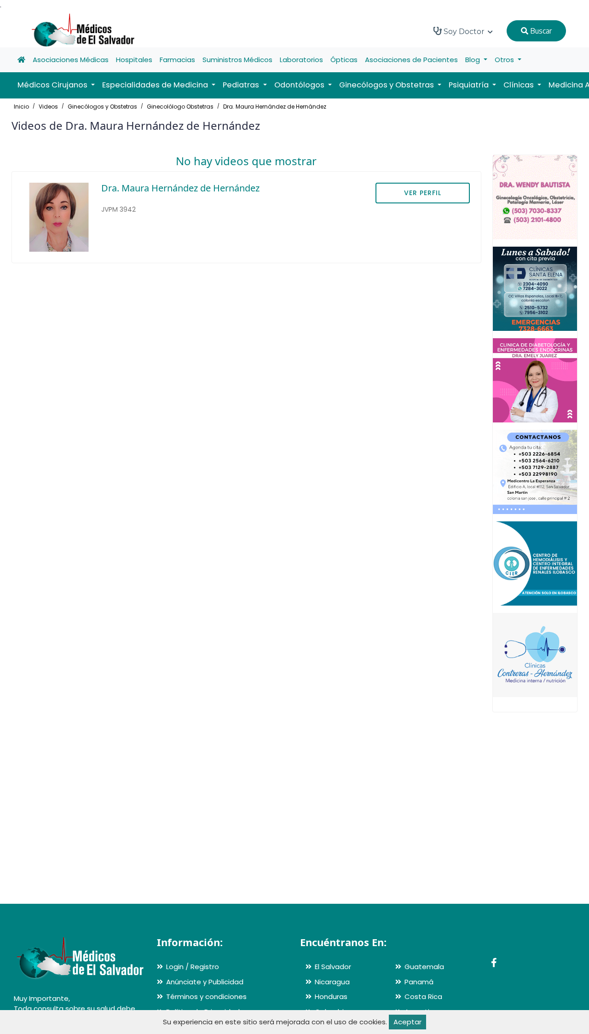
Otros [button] (505, 59)
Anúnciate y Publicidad (204, 982)
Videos (48, 106)
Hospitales (134, 59)
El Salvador (333, 966)
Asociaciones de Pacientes (411, 59)
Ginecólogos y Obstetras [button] (387, 85)
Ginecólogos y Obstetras (102, 106)
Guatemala (424, 966)
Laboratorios (301, 59)
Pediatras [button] (242, 85)
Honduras (331, 996)
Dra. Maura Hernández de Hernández (274, 106)
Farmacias (177, 59)
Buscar (540, 30)
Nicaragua (332, 982)
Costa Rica (423, 996)
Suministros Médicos (237, 59)
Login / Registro (192, 966)
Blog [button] (473, 59)
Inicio (21, 106)
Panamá (418, 982)
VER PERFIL (422, 192)
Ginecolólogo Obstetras (180, 106)
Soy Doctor (464, 31)
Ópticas (344, 59)
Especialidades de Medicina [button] (156, 85)
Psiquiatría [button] (470, 85)
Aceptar (407, 1022)
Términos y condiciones (206, 996)
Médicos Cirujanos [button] (53, 85)
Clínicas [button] (519, 85)
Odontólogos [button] (300, 85)
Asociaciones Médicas (71, 59)
